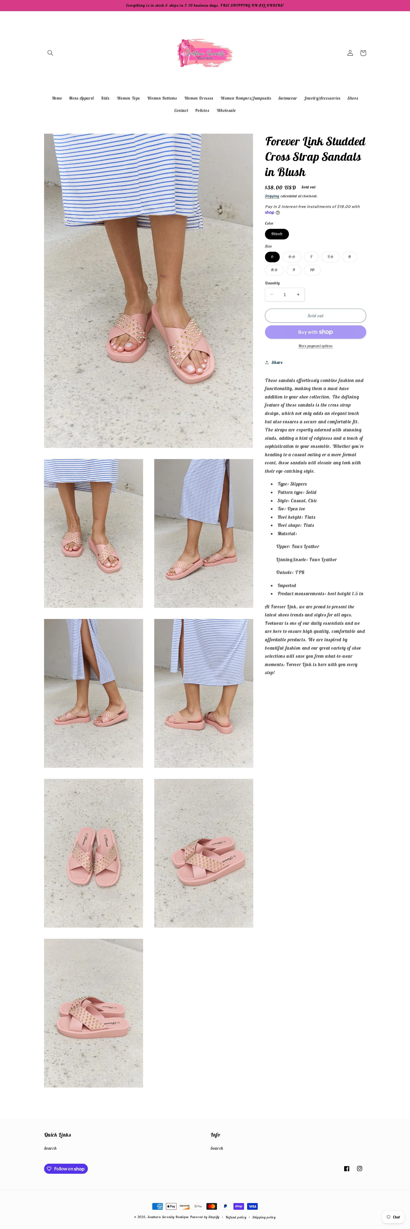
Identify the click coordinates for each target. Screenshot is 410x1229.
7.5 (333, 258)
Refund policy (236, 1217)
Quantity (272, 282)
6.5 (295, 258)
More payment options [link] (315, 346)
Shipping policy (264, 1217)
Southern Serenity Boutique (168, 1217)
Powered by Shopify (205, 1217)
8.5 (277, 271)
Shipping (272, 195)
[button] (50, 53)
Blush (280, 235)
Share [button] (277, 362)
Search (50, 1148)
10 (315, 271)
